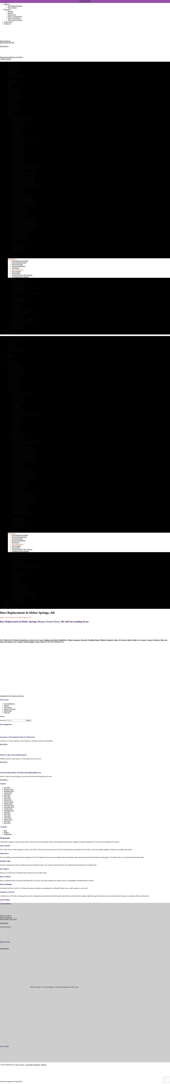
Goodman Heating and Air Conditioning (24, 321)
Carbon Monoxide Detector (20, 310)
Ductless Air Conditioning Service (22, 195)
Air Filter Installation (18, 128)
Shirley (129, 640)
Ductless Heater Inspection (20, 213)
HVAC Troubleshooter (15, 16)
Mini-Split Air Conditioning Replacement (24, 225)
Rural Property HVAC (15, 112)
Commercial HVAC (14, 108)
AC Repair (11, 64)
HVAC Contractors (18, 160)
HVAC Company (17, 162)
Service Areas (8, 22)
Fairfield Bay (62, 640)
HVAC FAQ (12, 15)
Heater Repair (12, 80)
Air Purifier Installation (19, 123)
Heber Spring (19, 640)
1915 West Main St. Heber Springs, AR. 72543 (7, 41)
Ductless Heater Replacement (21, 211)
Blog (5, 333)
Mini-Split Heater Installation (21, 232)
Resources (7, 9)
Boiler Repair (16, 255)
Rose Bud (54, 640)
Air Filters (15, 124)
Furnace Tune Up (17, 252)
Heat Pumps (8, 87)
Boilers (10, 85)
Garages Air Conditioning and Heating (24, 174)
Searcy (41, 640)
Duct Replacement (17, 270)
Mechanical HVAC (14, 110)
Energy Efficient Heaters (19, 192)
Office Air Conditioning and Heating (23, 178)
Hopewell (84, 640)
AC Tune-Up (12, 69)
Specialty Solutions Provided (17, 163)
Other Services (8, 114)
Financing (7, 330)
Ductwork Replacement (19, 263)
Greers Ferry (34, 640)
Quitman (47, 640)
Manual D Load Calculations (21, 284)
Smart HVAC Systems (19, 301)
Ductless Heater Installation (20, 209)
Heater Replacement (14, 82)
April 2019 (7, 818)
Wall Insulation (16, 307)
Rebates (6, 832)
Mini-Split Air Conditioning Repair (23, 222)
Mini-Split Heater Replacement (21, 236)
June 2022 (7, 794)
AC (5, 62)
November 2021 (9, 807)
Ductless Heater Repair (19, 208)
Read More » (4, 744)
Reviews (10, 13)
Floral (2, 642)
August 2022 (8, 793)
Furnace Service (17, 243)
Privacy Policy (12, 8)
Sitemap (43, 1065)
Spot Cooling (16, 176)
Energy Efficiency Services (16, 77)
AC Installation (12, 66)
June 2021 (7, 812)
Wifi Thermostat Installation (20, 300)
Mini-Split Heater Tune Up (20, 239)
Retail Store (15, 170)
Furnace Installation (18, 245)
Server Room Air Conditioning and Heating (25, 169)
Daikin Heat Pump (17, 325)
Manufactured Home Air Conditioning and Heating (28, 165)
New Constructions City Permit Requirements (26, 293)
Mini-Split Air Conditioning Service (23, 218)
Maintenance (8, 711)
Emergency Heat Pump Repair (17, 94)
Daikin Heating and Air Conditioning (23, 319)
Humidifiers (15, 130)
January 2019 (8, 819)
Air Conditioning (9, 704)
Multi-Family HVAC (14, 107)
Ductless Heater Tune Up (20, 215)
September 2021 (9, 810)
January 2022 (8, 803)
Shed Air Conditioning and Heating (23, 181)
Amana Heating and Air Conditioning (23, 317)
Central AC (15, 153)
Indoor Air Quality (13, 116)
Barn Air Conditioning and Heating (23, 179)
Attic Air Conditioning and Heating (23, 183)
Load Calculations (17, 286)
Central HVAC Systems (19, 154)
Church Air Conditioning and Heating (23, 186)
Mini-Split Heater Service (20, 231)
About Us (7, 4)
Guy (14, 642)
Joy (139, 640)
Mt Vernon (122, 640)
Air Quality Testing (18, 139)
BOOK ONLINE (85, 1)
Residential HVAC (14, 103)
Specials (10, 11)
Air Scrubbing (16, 142)
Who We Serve (8, 101)
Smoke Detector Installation (20, 312)
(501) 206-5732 (4, 46)
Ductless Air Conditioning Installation (23, 199)
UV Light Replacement (19, 137)
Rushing (31, 642)
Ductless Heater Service (19, 206)
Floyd (42, 642)
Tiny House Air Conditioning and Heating (25, 185)
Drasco (26, 640)
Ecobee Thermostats (18, 328)
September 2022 (9, 791)
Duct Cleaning (16, 271)
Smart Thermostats (17, 298)
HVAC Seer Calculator (15, 20)
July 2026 (7, 787)
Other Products (12, 294)
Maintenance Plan (9, 332)
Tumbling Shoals (93, 640)
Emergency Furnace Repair (20, 247)
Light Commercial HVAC (16, 105)
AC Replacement (13, 68)
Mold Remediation (17, 147)
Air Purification (16, 121)
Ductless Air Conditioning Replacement (24, 201)
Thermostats (15, 296)
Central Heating (17, 156)
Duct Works (11, 259)
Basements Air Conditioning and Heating (24, 172)
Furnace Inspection (18, 250)
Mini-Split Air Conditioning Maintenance (24, 224)
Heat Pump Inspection (15, 100)
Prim (162, 640)
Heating (6, 78)
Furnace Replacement (18, 248)
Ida (166, 640)
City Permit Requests (18, 291)
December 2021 (9, 805)
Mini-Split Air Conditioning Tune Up (23, 229)
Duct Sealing (16, 273)
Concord (149, 640)
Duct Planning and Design (20, 261)
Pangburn (109, 640)
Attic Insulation (16, 305)
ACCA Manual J (17, 282)
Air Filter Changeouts (18, 126)
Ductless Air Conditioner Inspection (23, 202)
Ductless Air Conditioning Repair (22, 197)
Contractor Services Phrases (16, 158)
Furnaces (10, 84)
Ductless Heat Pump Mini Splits (18, 323)
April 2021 (7, 816)
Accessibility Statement (15, 6)
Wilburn (103, 640)
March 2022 (8, 800)
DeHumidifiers (16, 131)
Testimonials (8, 834)
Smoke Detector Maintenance (21, 314)
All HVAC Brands (13, 316)
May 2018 (7, 823)
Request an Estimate (16, 57)
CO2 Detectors (16, 309)
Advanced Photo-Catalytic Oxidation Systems (26, 140)
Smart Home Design (18, 289)
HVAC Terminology (14, 18)
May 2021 (7, 814)
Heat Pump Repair (13, 92)
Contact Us (7, 24)
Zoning (14, 303)
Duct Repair (15, 268)
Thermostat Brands (14, 326)
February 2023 (8, 789)
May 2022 (7, 796)
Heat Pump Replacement (15, 98)
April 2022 (7, 798)
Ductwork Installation (18, 266)
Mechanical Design (18, 287)
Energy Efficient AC (18, 190)
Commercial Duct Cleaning (20, 277)
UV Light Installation (18, 135)
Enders (134, 640)
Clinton (70, 640)
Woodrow (156, 640)
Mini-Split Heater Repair (19, 234)
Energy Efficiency (13, 188)
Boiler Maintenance (18, 257)
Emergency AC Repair (15, 71)
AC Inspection (12, 73)
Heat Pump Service (14, 89)
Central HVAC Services (15, 75)
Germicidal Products (18, 146)
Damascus (76, 640)
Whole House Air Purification (21, 117)
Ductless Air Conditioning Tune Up (23, 204)
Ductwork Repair (17, 264)
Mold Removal (16, 149)
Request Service (5, 57)
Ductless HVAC (13, 193)
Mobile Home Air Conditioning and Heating (25, 167)
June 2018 (7, 821)
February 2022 (8, 802)
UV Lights (15, 133)
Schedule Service (5, 696)
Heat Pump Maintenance (15, 96)
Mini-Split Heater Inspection (20, 238)
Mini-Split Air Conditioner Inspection (23, 227)
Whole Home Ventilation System (22, 119)
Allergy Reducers (17, 144)
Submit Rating (4, 948)
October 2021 (8, 809)
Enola (26, 642)
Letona (143, 640)
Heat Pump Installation (15, 91)
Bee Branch (9, 642)
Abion (116, 640)
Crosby (37, 642)
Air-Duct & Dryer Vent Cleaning (22, 275)
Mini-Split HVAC (13, 216)
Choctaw (20, 642)
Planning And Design (14, 278)
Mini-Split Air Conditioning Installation (24, 220)
